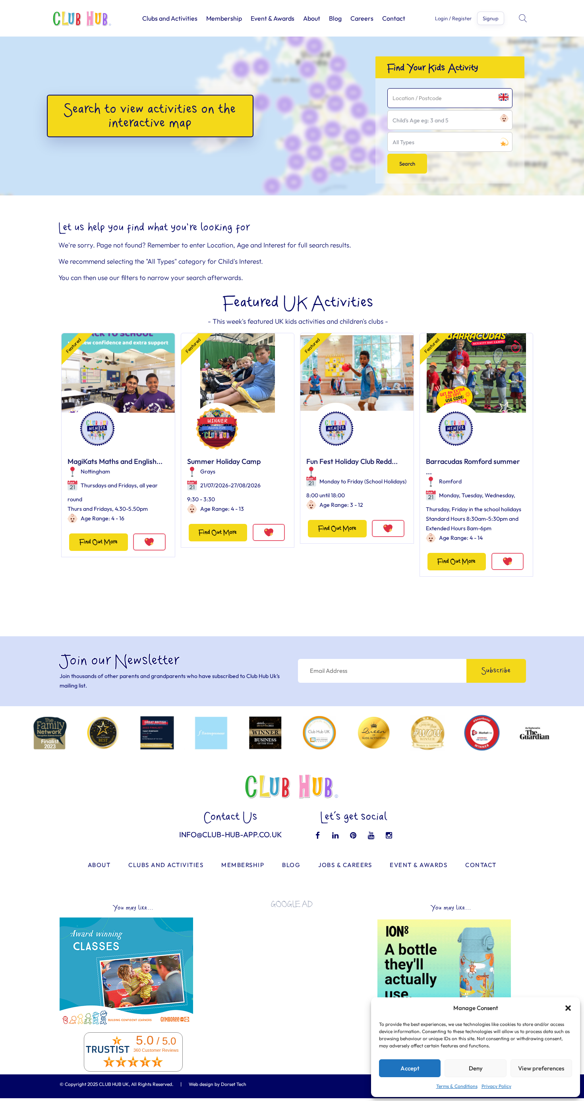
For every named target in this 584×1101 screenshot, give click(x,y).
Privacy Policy (496, 1086)
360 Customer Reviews (156, 1050)
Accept (410, 1068)
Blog (335, 18)
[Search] (524, 18)
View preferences (541, 1068)
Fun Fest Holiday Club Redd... (352, 461)
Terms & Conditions (457, 1086)
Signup (491, 18)
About (311, 18)
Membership (224, 18)
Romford (450, 481)
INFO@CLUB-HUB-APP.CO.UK (230, 834)
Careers (361, 18)
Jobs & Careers (345, 865)
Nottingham (95, 471)
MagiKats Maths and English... (115, 461)
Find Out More (98, 542)
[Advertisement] (292, 970)
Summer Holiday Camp (224, 461)
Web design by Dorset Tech (217, 1084)
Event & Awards (272, 18)
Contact (393, 18)
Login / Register (453, 18)
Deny (476, 1068)
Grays (207, 471)
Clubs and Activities (169, 18)
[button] (568, 1008)
